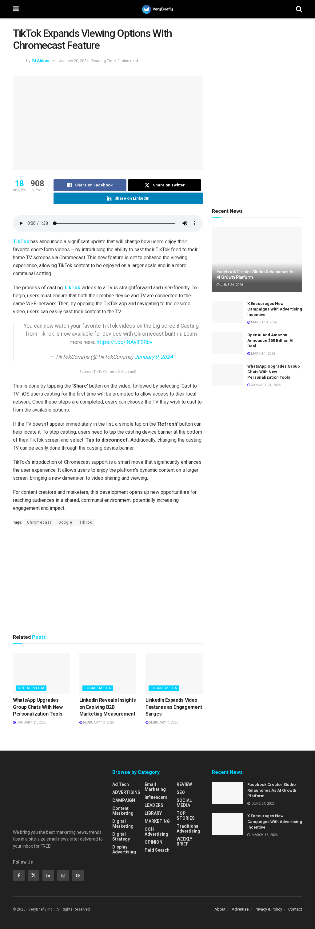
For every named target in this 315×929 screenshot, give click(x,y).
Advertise (240, 909)
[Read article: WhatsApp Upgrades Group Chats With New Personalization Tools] (41, 673)
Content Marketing (123, 811)
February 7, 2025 (163, 722)
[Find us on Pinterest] (78, 875)
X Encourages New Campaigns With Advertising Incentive (274, 309)
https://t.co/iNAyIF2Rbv (125, 342)
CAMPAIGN (123, 800)
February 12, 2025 (98, 722)
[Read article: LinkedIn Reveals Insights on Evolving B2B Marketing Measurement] (108, 673)
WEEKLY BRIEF (184, 841)
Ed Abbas (40, 60)
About (219, 909)
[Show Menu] (16, 9)
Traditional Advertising (188, 828)
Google (65, 522)
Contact (295, 909)
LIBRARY (153, 813)
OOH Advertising (156, 832)
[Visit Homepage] (157, 9)
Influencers (156, 797)
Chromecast (39, 522)
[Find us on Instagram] (63, 875)
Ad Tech (120, 784)
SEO (181, 792)
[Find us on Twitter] (33, 875)
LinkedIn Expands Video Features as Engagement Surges (174, 707)
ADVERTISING (126, 792)
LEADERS (154, 805)
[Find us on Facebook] (19, 875)
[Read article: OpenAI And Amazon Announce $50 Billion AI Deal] (227, 343)
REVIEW (184, 784)
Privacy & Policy (268, 909)
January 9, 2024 (153, 357)
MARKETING (157, 821)
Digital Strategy (121, 836)
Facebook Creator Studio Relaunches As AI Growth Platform (271, 790)
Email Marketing (155, 787)
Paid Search (157, 850)
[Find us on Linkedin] (48, 875)
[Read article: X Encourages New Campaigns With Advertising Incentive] (227, 312)
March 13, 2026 (263, 322)
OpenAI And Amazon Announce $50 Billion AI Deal (270, 340)
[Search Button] (299, 9)
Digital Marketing (123, 824)
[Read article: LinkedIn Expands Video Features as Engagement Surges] (174, 673)
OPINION (153, 842)
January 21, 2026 (31, 722)
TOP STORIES (186, 816)
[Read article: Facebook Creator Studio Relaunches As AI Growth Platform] (257, 259)
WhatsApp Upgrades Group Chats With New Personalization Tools (38, 707)
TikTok (21, 241)
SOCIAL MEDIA (31, 688)
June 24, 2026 (231, 285)
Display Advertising (124, 849)
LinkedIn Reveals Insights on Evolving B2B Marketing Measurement (107, 707)
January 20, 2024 (74, 60)
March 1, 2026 (262, 354)
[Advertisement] (108, 580)
